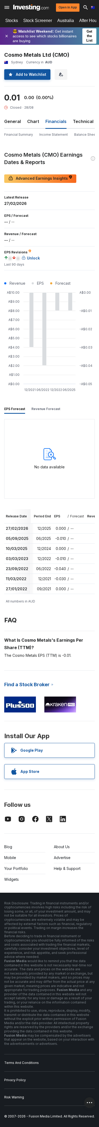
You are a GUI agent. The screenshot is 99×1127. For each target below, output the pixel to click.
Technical (83, 121)
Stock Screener (37, 20)
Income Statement (53, 135)
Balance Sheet (85, 135)
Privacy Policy (15, 1080)
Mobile (10, 857)
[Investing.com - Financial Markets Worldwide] (31, 7)
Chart (33, 121)
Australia (65, 20)
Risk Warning (14, 1097)
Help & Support (67, 868)
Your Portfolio (16, 868)
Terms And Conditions (21, 1063)
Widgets (11, 879)
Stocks (11, 20)
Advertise (62, 857)
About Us (62, 846)
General (12, 121)
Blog (8, 846)
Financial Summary (18, 135)
